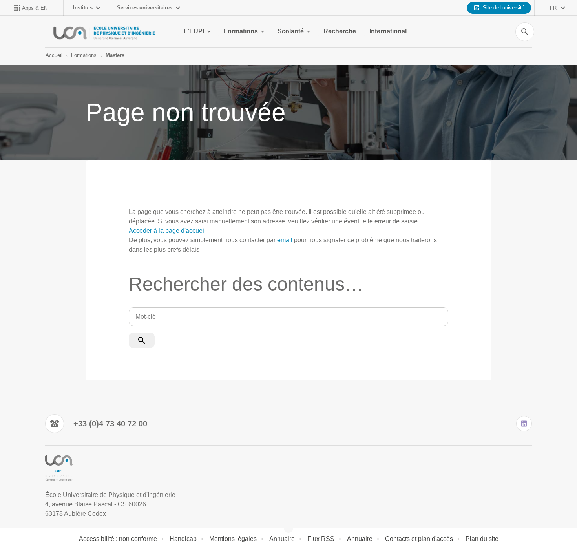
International (388, 31)
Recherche (339, 31)
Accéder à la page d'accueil (167, 230)
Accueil (54, 55)
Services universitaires (144, 8)
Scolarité (291, 31)
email (284, 240)
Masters (115, 55)
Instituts (83, 8)
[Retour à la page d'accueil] (104, 31)
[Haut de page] (40, 526)
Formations (241, 31)
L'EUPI (194, 31)
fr (553, 8)
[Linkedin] (524, 424)
